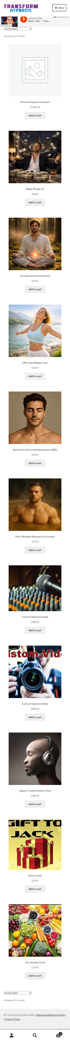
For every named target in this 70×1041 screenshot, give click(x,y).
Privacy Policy (12, 1019)
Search (35, 1035)
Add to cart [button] (35, 115)
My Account (11, 1035)
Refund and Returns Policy (51, 1015)
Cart (54, 1032)
